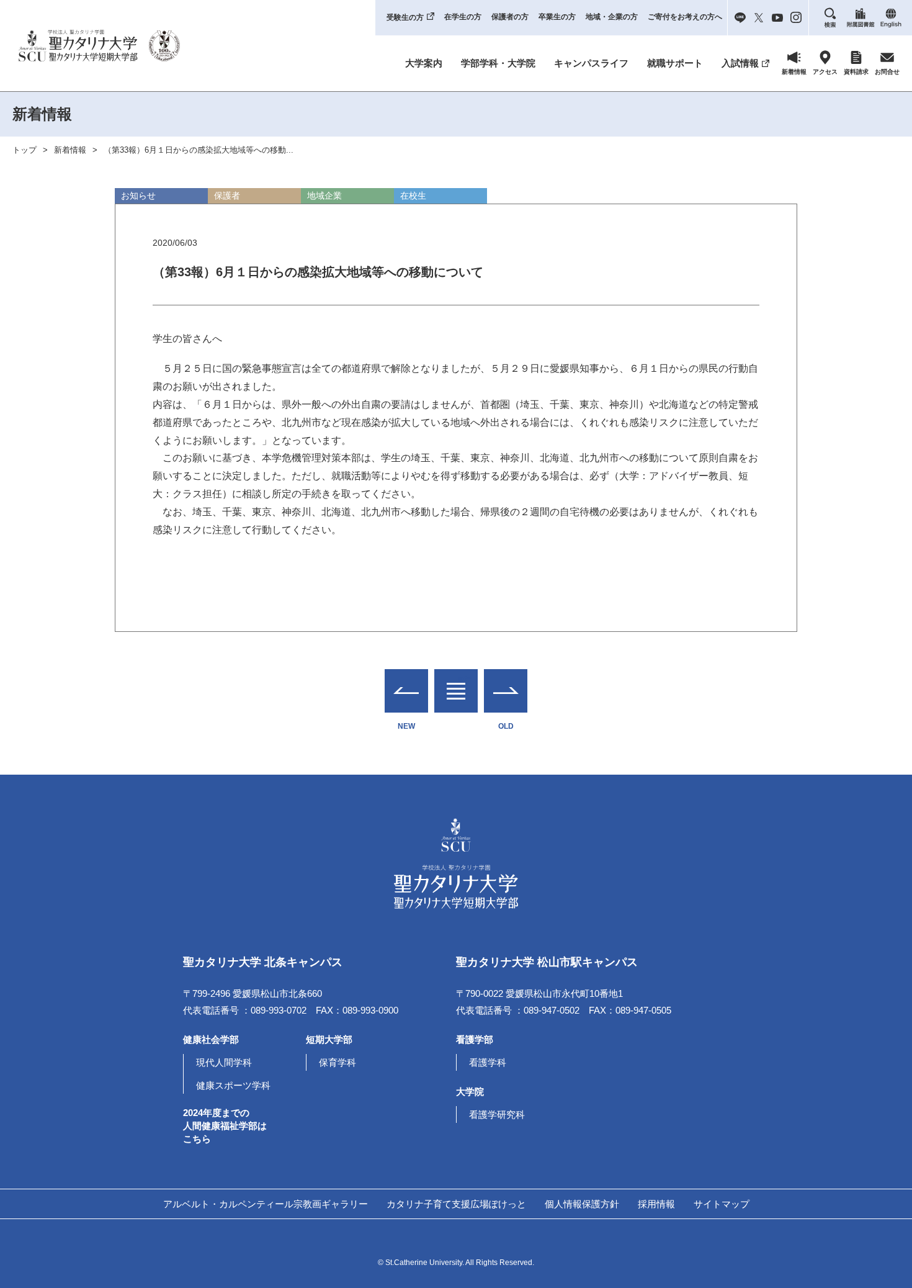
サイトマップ (721, 1204)
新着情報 (70, 150)
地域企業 (324, 195)
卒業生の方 (557, 16)
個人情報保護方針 (582, 1204)
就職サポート (675, 63)
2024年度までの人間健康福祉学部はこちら (225, 1125)
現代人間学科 (224, 1062)
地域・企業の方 (612, 16)
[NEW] (406, 691)
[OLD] (505, 691)
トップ (24, 150)
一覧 (456, 683)
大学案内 (423, 63)
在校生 (413, 195)
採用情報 (656, 1204)
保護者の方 (510, 16)
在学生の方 (462, 16)
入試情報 (740, 63)
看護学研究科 (497, 1114)
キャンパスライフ (591, 63)
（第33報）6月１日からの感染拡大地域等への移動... (198, 150)
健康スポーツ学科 (233, 1085)
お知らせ (138, 195)
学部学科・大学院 (498, 63)
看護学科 (487, 1062)
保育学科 (337, 1062)
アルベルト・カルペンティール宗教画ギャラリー (265, 1204)
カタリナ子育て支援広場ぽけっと (456, 1204)
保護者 (227, 195)
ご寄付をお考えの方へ (685, 16)
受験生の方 (405, 17)
